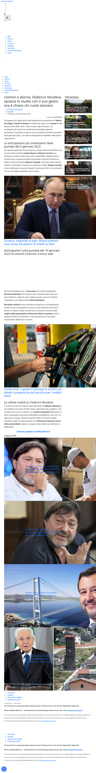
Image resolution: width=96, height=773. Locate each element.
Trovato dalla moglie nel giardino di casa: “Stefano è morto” (76, 124)
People (68, 167)
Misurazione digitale (15, 697)
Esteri (10, 41)
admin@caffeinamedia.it (75, 710)
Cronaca (10, 43)
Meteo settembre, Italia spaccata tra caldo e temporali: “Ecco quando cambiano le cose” (78, 186)
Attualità (11, 46)
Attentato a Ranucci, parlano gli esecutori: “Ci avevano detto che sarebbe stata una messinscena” (42, 469)
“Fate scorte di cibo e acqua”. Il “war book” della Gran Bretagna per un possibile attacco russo (78, 140)
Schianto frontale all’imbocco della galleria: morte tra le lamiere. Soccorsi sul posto (77, 109)
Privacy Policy (8, 703)
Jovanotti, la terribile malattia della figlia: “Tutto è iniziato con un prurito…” (78, 170)
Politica (10, 39)
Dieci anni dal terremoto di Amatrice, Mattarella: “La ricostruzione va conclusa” (39, 658)
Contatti (10, 695)
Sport (9, 53)
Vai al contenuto (7, 1)
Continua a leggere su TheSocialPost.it (33, 431)
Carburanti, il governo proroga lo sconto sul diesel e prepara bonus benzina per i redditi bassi (32, 392)
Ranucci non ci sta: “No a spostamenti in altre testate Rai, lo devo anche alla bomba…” (43, 532)
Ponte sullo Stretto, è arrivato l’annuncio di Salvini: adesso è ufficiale (41, 595)
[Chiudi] (7, 17)
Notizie (68, 105)
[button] (4, 769)
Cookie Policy (17, 703)
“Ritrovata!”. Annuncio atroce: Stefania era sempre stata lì (77, 156)
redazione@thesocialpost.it (48, 721)
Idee (9, 36)
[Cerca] (5, 14)
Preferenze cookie (14, 700)
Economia (11, 48)
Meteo (67, 182)
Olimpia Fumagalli (15, 109)
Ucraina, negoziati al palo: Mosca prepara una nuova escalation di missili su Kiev (31, 242)
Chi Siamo (11, 693)
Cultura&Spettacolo (14, 50)
